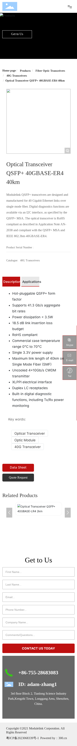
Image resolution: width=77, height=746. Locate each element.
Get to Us (17, 34)
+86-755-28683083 (38, 672)
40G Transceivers (17, 75)
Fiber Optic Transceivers (50, 70)
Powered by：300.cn (53, 738)
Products (25, 70)
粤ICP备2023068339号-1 (22, 738)
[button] (68, 513)
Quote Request (18, 477)
